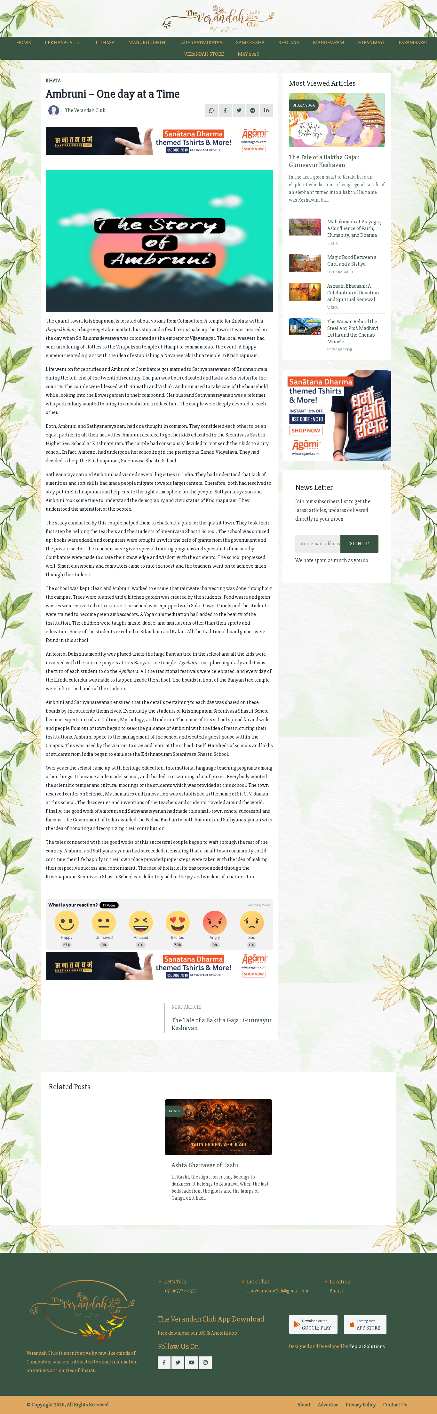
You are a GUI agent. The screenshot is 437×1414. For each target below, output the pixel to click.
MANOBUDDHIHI (147, 42)
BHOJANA (288, 42)
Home (23, 42)
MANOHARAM (328, 42)
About (304, 1405)
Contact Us (395, 1405)
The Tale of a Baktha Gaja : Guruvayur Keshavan (221, 1024)
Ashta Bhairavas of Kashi (204, 1165)
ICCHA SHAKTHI (339, 350)
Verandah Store (204, 54)
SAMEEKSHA (250, 42)
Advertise (328, 1405)
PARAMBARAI (413, 42)
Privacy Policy (361, 1405)
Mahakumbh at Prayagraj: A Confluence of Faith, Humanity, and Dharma (355, 228)
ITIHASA (105, 42)
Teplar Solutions (367, 1346)
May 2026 (248, 54)
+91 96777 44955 (180, 1291)
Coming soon (368, 1325)
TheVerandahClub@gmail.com (277, 1291)
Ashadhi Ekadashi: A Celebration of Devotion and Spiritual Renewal (353, 293)
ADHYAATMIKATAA (201, 42)
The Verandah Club (85, 110)
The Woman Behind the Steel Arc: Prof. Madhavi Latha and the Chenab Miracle (352, 331)
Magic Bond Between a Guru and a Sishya (352, 260)
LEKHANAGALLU (63, 42)
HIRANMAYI (371, 42)
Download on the (316, 1325)
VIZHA (332, 243)
